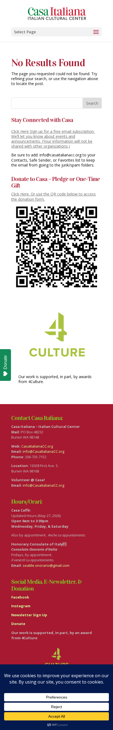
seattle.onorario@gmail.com (46, 565)
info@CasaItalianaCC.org (43, 451)
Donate (5, 362)
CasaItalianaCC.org (37, 446)
